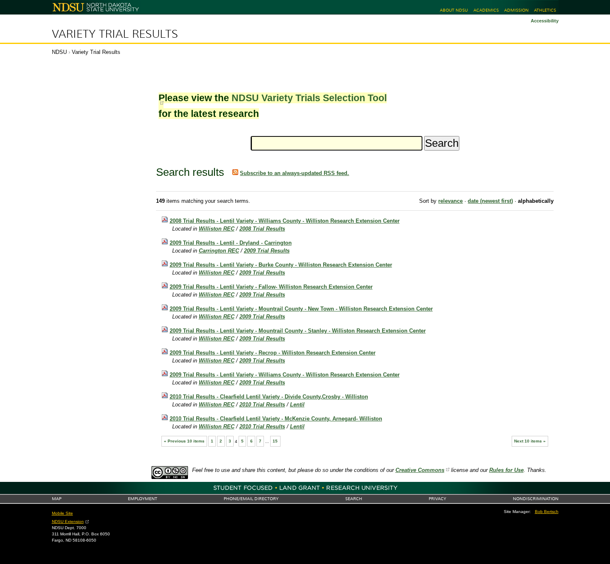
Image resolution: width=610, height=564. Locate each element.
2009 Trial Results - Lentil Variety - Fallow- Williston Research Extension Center (271, 287)
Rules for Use (506, 470)
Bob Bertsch (547, 511)
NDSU (59, 52)
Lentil (297, 404)
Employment (142, 498)
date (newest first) (490, 201)
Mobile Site (62, 513)
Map (56, 498)
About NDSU (454, 10)
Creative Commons (419, 470)
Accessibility (545, 20)
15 (275, 441)
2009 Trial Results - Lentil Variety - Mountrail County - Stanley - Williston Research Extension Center (298, 331)
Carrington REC (219, 251)
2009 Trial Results (267, 251)
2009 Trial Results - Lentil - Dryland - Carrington (231, 243)
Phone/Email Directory (251, 498)
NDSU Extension (68, 521)
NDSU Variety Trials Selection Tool (309, 97)
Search (353, 498)
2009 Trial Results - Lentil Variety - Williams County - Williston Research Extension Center (285, 375)
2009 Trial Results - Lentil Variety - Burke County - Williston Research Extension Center (281, 265)
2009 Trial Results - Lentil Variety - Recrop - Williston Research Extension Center (273, 353)
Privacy (437, 498)
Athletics (545, 10)
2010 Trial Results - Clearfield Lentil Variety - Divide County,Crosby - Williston (269, 397)
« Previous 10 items (184, 441)
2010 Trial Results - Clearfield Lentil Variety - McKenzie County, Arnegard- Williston (276, 419)
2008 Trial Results (262, 229)
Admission (516, 10)
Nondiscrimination (536, 498)
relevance (450, 201)
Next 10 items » (530, 441)
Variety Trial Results (115, 34)
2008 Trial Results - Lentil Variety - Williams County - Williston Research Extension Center (285, 221)
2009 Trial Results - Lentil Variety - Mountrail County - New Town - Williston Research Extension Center (301, 309)
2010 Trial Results (262, 404)
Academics (486, 10)
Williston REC (216, 229)
